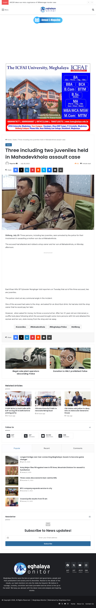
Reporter (13, 163)
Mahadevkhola (38, 327)
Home (9, 140)
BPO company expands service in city (36, 488)
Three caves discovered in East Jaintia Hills (38, 478)
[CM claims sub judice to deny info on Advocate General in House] (78, 398)
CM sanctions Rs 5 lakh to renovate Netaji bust (46, 409)
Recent (47, 448)
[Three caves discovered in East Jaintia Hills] (11, 481)
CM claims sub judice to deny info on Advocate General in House (77, 410)
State (15, 140)
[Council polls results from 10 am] (11, 502)
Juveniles (21, 327)
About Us (80, 604)
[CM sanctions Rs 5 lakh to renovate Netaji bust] (48, 398)
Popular (17, 448)
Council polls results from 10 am (33, 499)
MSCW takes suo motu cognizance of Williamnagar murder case (33, 2)
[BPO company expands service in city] (11, 491)
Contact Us (89, 604)
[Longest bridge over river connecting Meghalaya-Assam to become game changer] (11, 460)
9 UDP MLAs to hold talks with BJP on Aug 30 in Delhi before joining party (17, 410)
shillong (76, 327)
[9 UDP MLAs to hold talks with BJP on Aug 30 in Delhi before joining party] (18, 398)
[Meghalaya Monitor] (48, 9)
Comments (77, 448)
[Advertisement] (48, 43)
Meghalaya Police (59, 327)
